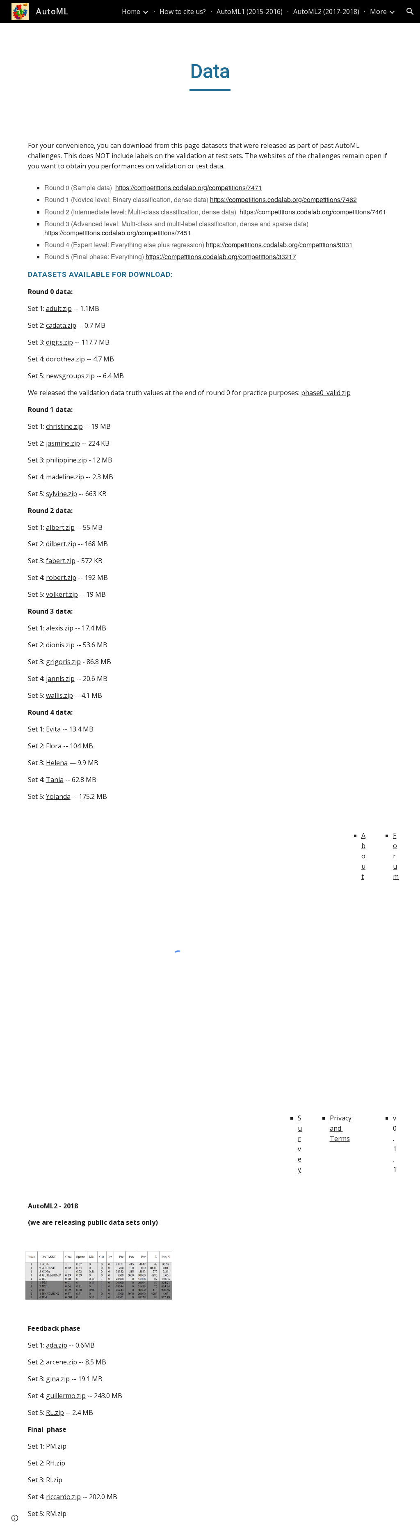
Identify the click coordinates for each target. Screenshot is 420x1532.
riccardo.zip (63, 1496)
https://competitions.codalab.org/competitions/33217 (221, 256)
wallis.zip (59, 695)
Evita (53, 729)
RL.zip (55, 1412)
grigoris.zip (63, 661)
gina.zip (58, 1378)
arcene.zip (61, 1361)
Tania (55, 779)
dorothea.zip (65, 358)
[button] (410, 11)
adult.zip (59, 308)
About (363, 856)
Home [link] (131, 11)
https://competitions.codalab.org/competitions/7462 (283, 199)
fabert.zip (60, 560)
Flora (54, 745)
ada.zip (56, 1345)
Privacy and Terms (341, 1128)
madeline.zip (65, 476)
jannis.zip (60, 678)
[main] (210, 75)
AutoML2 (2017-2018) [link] (326, 11)
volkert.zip (62, 594)
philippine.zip (66, 460)
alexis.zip (59, 628)
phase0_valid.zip (326, 392)
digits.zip (59, 342)
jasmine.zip (63, 443)
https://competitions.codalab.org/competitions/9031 (279, 244)
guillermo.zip (66, 1395)
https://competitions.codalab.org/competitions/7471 (188, 187)
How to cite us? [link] (183, 11)
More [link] (378, 11)
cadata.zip (61, 325)
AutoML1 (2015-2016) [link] (250, 11)
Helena (57, 762)
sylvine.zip (61, 493)
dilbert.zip (61, 543)
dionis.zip (60, 644)
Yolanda (58, 796)
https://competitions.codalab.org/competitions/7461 (313, 211)
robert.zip (61, 577)
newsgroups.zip (70, 375)
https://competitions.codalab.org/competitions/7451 (117, 232)
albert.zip (60, 527)
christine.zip (64, 426)
